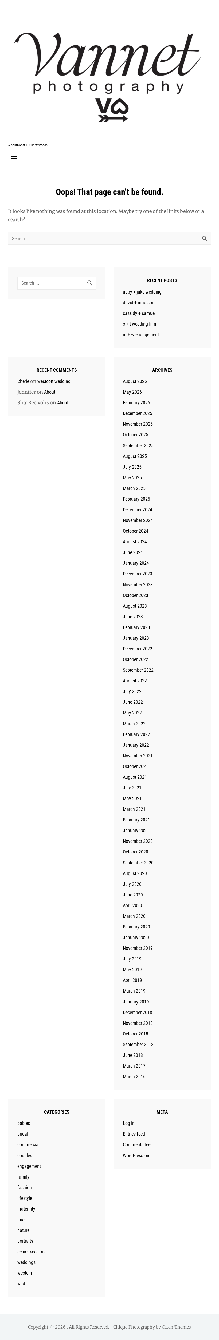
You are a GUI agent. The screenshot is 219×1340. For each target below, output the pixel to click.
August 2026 (135, 381)
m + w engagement (141, 334)
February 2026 (136, 402)
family (23, 1177)
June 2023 (133, 616)
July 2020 (132, 884)
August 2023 (135, 606)
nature (23, 1230)
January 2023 (136, 638)
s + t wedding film (139, 324)
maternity (26, 1209)
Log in (129, 1123)
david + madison (138, 302)
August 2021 (135, 777)
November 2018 (138, 1023)
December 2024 (137, 509)
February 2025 (136, 499)
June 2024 (133, 552)
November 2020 (138, 841)
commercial (28, 1144)
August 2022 (135, 680)
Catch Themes (176, 1327)
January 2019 (136, 1002)
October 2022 (135, 659)
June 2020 (133, 895)
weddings (26, 1262)
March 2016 (134, 1076)
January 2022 (136, 745)
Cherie (23, 381)
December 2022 (137, 648)
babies (23, 1123)
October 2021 (135, 766)
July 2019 (132, 959)
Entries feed (134, 1134)
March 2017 (134, 1066)
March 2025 (134, 488)
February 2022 (136, 734)
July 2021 (132, 787)
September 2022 (138, 670)
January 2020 (136, 937)
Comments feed (138, 1144)
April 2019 (132, 980)
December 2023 (137, 573)
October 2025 (135, 434)
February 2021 (136, 820)
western (24, 1273)
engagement (29, 1166)
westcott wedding (54, 381)
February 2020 (136, 927)
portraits (25, 1241)
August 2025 (135, 456)
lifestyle (24, 1198)
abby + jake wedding (142, 292)
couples (24, 1155)
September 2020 (138, 862)
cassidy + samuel (139, 313)
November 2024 (138, 520)
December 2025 (137, 413)
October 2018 (135, 1034)
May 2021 (132, 798)
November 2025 (138, 424)
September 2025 (138, 445)
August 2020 (135, 873)
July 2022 (132, 691)
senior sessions (31, 1251)
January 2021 (136, 830)
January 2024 (136, 563)
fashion (24, 1187)
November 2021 (138, 755)
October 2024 (135, 531)
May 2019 (132, 969)
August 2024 (135, 541)
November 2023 (138, 584)
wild (21, 1283)
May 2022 (132, 713)
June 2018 (133, 1055)
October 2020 (135, 852)
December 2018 (137, 1012)
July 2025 (132, 467)
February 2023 (136, 627)
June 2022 (133, 702)
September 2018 (138, 1044)
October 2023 (135, 595)
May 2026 (132, 392)
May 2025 (132, 477)
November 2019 (138, 948)
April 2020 (132, 905)
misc (21, 1219)
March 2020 (134, 916)
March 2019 (134, 991)
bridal (22, 1134)
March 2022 (134, 723)
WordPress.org (137, 1155)
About (49, 392)
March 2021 (134, 809)
